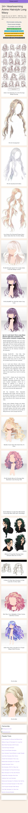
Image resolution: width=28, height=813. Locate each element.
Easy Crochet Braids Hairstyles (9, 750)
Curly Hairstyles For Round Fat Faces (11, 769)
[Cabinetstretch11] (5, 732)
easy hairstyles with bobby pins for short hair (14, 37)
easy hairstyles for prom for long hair (14, 35)
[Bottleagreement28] (6, 728)
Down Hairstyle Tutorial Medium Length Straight (13, 753)
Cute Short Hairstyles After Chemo (10, 756)
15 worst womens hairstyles (14, 24)
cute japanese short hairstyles (14, 28)
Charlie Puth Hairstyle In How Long (10, 758)
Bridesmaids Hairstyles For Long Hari (10, 761)
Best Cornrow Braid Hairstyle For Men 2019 (12, 783)
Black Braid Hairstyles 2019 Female (10, 744)
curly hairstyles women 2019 (14, 26)
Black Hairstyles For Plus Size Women (11, 772)
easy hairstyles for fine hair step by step (14, 31)
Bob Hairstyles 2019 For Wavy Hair (10, 767)
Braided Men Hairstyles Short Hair (10, 775)
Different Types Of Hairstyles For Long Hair (12, 742)
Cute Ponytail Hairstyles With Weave (10, 786)
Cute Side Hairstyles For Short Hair (10, 789)
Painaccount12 (14, 1)
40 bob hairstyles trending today (14, 22)
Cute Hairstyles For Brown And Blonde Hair (12, 739)
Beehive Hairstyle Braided (8, 792)
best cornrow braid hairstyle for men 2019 (14, 33)
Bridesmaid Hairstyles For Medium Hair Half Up (13, 781)
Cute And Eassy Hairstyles (8, 747)
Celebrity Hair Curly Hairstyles (9, 778)
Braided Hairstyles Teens (8, 764)
